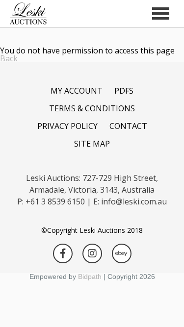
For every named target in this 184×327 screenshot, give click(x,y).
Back (9, 58)
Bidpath (90, 276)
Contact (128, 126)
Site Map (92, 143)
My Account (77, 90)
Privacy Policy (67, 126)
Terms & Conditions (92, 108)
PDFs (123, 90)
